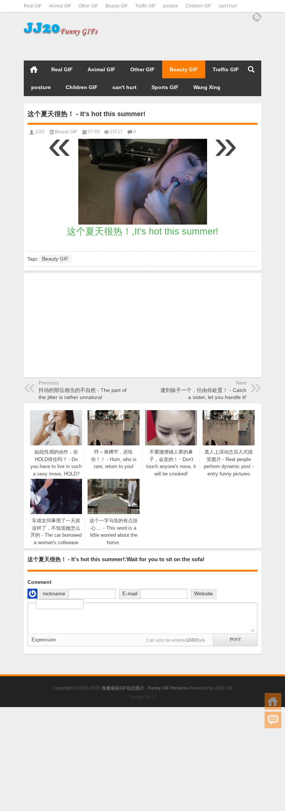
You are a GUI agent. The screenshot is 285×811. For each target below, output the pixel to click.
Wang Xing (206, 87)
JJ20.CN (223, 688)
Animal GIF (60, 6)
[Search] (251, 69)
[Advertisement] (174, 47)
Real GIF (33, 6)
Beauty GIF (116, 6)
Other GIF (88, 6)
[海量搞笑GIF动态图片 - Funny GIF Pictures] (61, 24)
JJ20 (40, 131)
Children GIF (198, 6)
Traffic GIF (145, 6)
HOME (34, 69)
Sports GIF (164, 87)
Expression (44, 639)
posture (170, 6)
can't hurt (228, 6)
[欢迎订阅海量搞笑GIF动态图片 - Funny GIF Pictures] (256, 17)
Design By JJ (143, 697)
